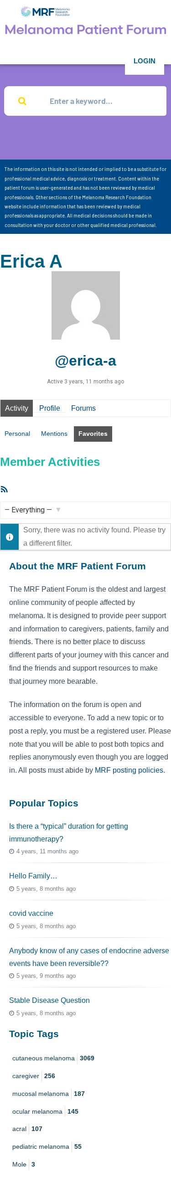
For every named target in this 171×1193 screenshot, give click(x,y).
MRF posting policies (129, 770)
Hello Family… (33, 876)
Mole (23, 1164)
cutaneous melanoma (53, 1058)
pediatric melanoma (47, 1146)
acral (27, 1128)
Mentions (54, 433)
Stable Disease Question (49, 1000)
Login (144, 61)
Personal (17, 433)
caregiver (33, 1075)
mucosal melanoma (48, 1093)
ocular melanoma (45, 1111)
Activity (16, 408)
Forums (83, 408)
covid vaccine (31, 913)
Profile (49, 408)
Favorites (93, 433)
